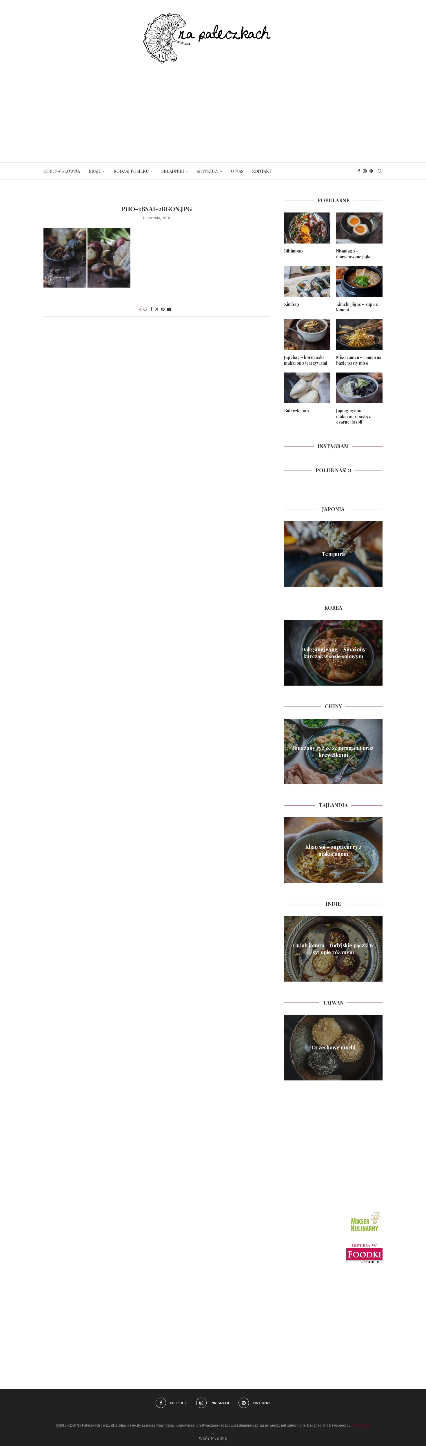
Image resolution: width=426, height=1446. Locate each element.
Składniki (172, 171)
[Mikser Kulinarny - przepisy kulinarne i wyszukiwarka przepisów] (365, 1212)
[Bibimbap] (307, 228)
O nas (237, 171)
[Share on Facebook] (151, 309)
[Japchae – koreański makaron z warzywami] (307, 334)
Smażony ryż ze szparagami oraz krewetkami (333, 751)
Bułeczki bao (296, 410)
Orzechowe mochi (333, 1047)
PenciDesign (360, 1425)
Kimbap (291, 304)
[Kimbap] (307, 281)
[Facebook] (359, 171)
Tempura (333, 554)
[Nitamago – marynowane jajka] (359, 228)
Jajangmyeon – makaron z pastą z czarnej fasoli (353, 416)
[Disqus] (156, 403)
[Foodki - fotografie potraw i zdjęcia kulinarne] (364, 1246)
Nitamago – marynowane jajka (354, 253)
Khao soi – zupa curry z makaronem (333, 850)
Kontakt (262, 171)
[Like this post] (145, 309)
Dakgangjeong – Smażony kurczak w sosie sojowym (333, 653)
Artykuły (207, 171)
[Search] (380, 171)
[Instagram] (365, 171)
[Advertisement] (213, 107)
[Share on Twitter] (157, 309)
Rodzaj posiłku (131, 171)
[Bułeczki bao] (307, 388)
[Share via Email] (169, 309)
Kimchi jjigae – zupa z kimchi (357, 307)
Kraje (95, 171)
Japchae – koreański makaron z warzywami (305, 360)
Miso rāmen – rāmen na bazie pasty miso (358, 360)
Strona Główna (61, 171)
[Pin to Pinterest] (163, 309)
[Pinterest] (371, 171)
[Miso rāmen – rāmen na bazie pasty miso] (359, 334)
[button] (289, 554)
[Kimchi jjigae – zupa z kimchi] (359, 281)
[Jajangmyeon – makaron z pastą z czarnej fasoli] (359, 388)
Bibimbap (293, 251)
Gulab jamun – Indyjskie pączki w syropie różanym (333, 949)
